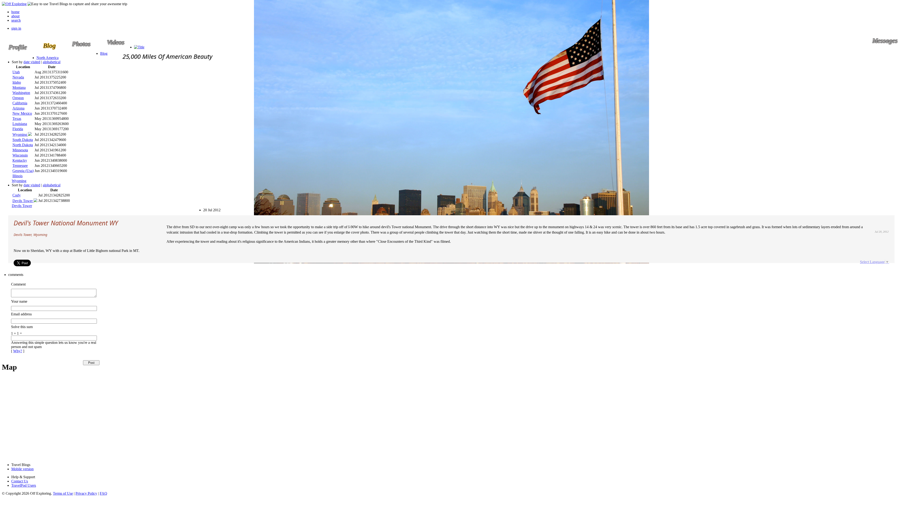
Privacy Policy (86, 493)
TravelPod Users (23, 485)
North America (47, 58)
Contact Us (19, 481)
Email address (21, 314)
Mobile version (22, 469)
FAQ (103, 493)
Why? (17, 351)
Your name (19, 301)
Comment (18, 284)
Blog (103, 53)
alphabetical (51, 62)
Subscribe (205, 208)
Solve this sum (22, 327)
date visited (32, 62)
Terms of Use (63, 493)
